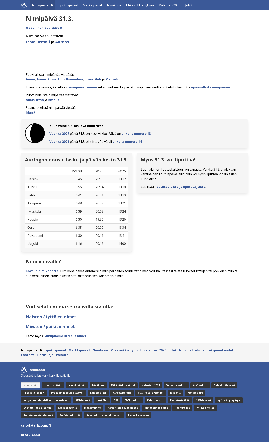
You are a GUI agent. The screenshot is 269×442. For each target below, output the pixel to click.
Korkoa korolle (122, 392)
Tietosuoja (45, 355)
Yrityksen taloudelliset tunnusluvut (46, 400)
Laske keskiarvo (138, 415)
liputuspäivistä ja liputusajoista (180, 187)
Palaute (62, 355)
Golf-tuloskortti (69, 415)
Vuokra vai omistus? (150, 392)
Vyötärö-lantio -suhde (37, 407)
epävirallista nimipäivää (210, 87)
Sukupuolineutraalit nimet (65, 336)
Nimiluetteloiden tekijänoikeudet (206, 350)
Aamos (62, 42)
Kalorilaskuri (155, 400)
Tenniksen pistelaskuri (38, 415)
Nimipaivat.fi (42, 5)
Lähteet (27, 355)
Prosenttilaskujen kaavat (67, 392)
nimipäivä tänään (83, 87)
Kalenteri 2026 (169, 5)
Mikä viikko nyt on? (140, 5)
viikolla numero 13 (136, 133)
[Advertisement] (135, 58)
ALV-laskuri (200, 385)
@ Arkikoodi (30, 435)
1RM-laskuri (203, 400)
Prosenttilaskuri (34, 392)
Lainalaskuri (98, 392)
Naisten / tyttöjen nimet (51, 316)
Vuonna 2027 (59, 133)
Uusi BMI (101, 400)
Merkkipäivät (92, 5)
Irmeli (44, 42)
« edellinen (34, 27)
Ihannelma (74, 79)
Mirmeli (111, 79)
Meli (97, 79)
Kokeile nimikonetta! (42, 271)
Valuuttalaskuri (176, 385)
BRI (116, 400)
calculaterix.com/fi (36, 425)
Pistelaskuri (195, 392)
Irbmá (30, 112)
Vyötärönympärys (229, 400)
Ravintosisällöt (179, 400)
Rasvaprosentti (68, 407)
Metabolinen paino (156, 407)
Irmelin (53, 100)
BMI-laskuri (82, 400)
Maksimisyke (92, 407)
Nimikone (114, 5)
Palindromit (182, 407)
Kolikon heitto (205, 407)
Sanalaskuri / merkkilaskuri (104, 415)
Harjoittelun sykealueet (123, 407)
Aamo (30, 79)
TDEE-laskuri (132, 400)
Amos (30, 100)
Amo (61, 79)
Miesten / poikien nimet (50, 326)
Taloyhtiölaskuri (224, 385)
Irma (31, 42)
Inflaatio (175, 392)
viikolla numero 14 (127, 141)
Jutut (188, 5)
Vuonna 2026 (59, 141)
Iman (89, 79)
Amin (51, 79)
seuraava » (53, 27)
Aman (41, 79)
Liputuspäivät (68, 5)
